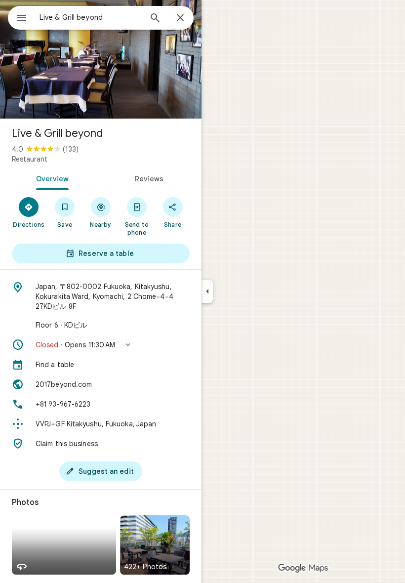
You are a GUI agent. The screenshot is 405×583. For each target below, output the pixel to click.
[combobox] (90, 17)
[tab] (50, 178)
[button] (101, 345)
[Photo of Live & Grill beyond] (101, 59)
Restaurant (29, 159)
